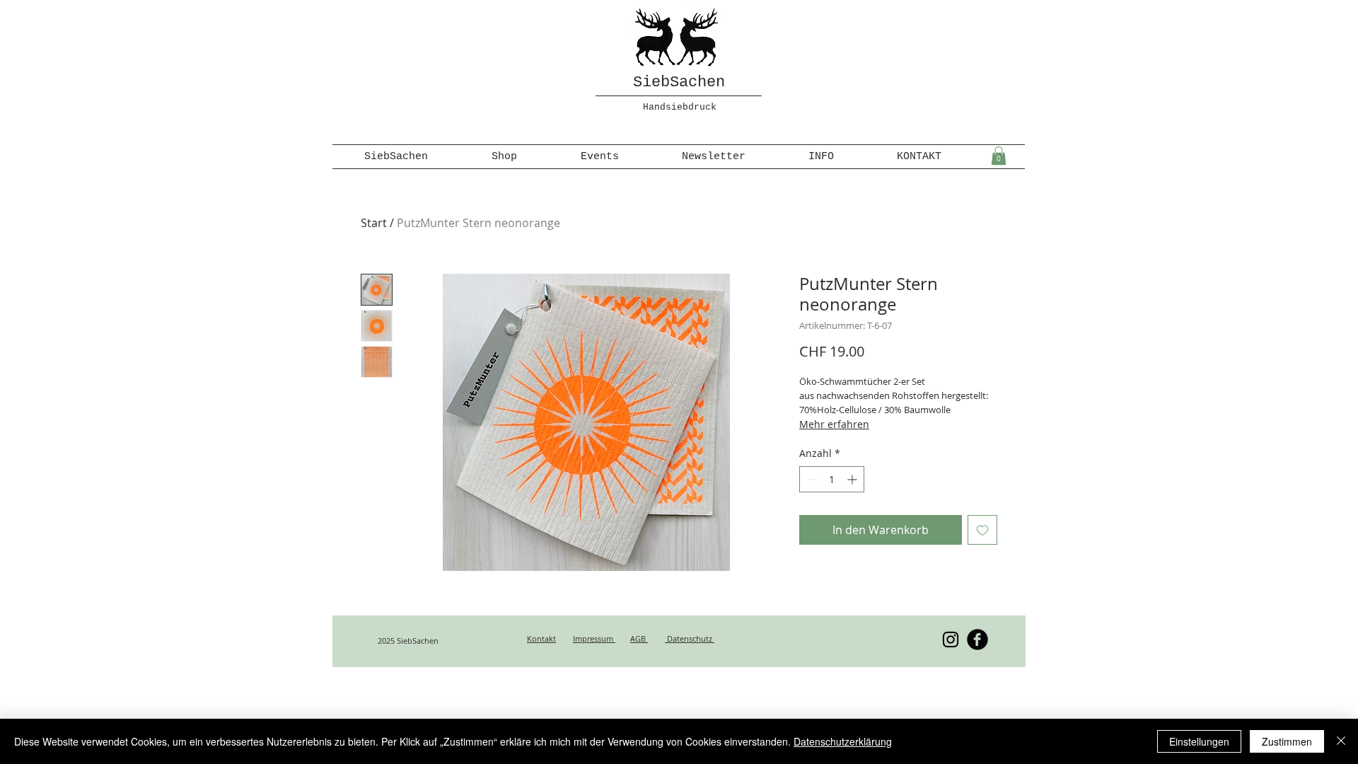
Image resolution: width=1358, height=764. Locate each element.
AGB (639, 638)
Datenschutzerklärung (843, 741)
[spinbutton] (832, 479)
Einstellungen (1199, 741)
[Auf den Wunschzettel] (982, 530)
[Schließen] (1341, 741)
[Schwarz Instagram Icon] (950, 639)
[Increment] (853, 479)
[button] (998, 155)
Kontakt (541, 638)
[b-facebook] (977, 639)
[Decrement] (810, 479)
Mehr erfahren (834, 424)
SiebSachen (679, 82)
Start (374, 223)
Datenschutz (689, 638)
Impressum (594, 638)
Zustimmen (1287, 741)
